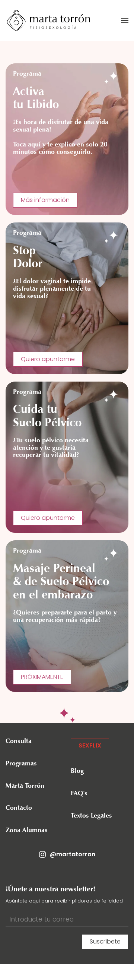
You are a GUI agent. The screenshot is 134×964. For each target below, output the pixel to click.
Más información (45, 200)
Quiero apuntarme (48, 359)
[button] (124, 20)
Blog (77, 771)
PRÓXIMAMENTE (42, 677)
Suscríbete (105, 941)
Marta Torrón (25, 786)
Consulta (19, 741)
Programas (21, 764)
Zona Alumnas (27, 830)
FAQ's (79, 793)
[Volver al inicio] (48, 20)
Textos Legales (91, 816)
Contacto (19, 808)
